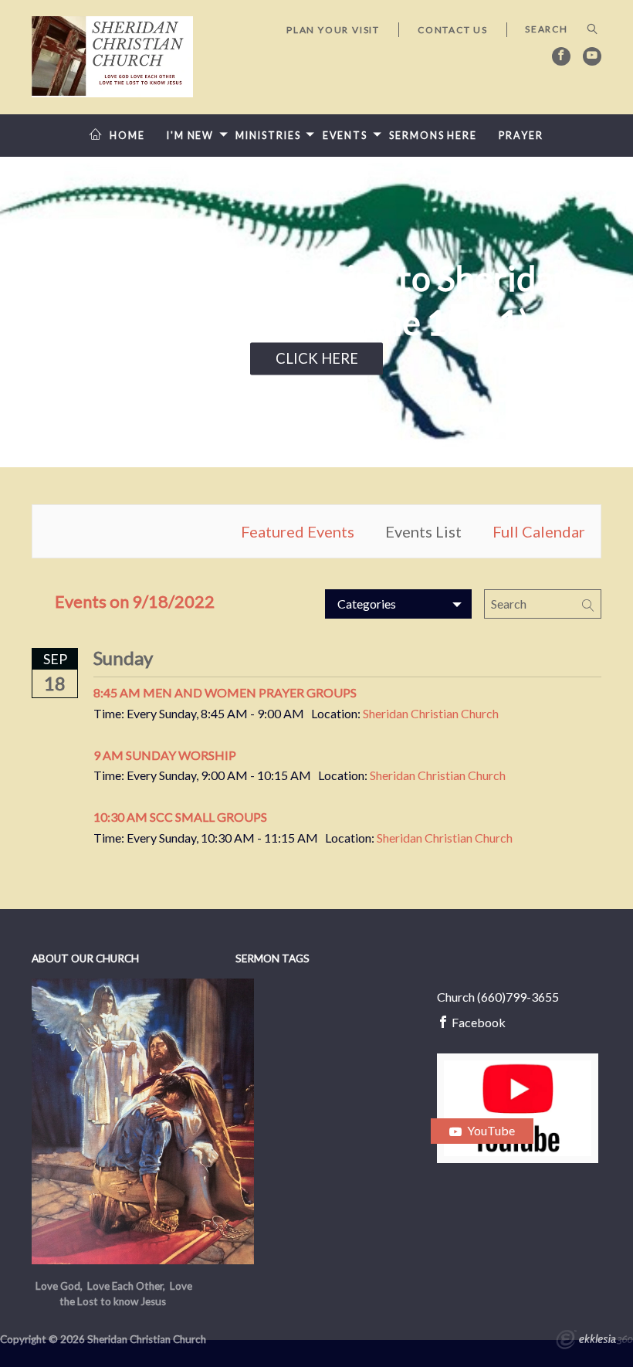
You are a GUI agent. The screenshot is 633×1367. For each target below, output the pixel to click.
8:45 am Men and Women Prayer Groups (225, 692)
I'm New (190, 135)
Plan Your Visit (333, 30)
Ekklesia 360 (594, 1341)
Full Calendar (539, 531)
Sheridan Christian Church (431, 713)
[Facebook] (561, 56)
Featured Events (297, 531)
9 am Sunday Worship (164, 755)
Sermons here (433, 135)
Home (127, 135)
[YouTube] (592, 56)
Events (345, 135)
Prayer (521, 135)
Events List (423, 531)
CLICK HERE (317, 357)
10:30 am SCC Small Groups (180, 816)
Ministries (267, 135)
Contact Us (453, 30)
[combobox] (398, 604)
